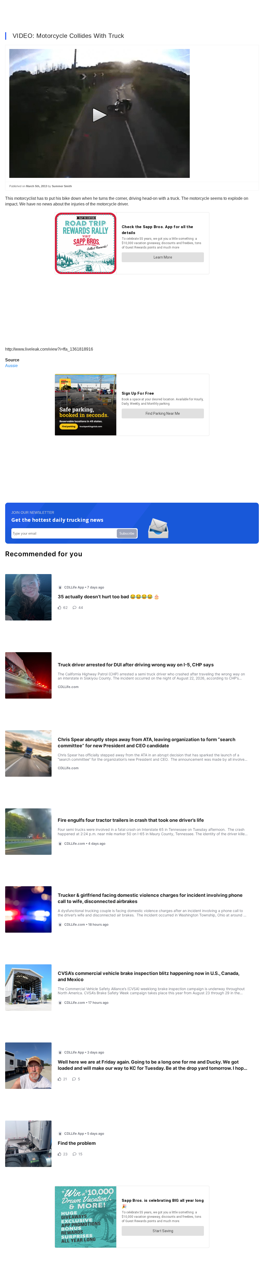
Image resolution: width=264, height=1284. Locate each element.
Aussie (11, 365)
